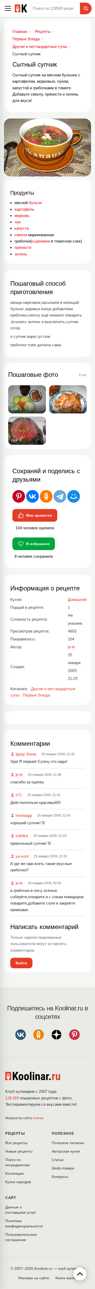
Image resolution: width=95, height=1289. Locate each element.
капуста (22, 228)
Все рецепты (16, 1143)
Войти (21, 963)
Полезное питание (68, 1143)
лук (18, 222)
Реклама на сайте (33, 1278)
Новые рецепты (18, 1151)
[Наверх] (80, 1274)
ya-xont (22, 856)
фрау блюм (26, 754)
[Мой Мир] (73, 496)
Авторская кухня (66, 1151)
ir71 (19, 795)
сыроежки (41, 241)
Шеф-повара (63, 1168)
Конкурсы (60, 1176)
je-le (19, 774)
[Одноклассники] (46, 496)
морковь (22, 215)
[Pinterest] (18, 496)
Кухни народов (18, 1182)
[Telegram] (60, 496)
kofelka (22, 835)
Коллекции (14, 1173)
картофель (24, 209)
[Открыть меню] (8, 8)
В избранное (38, 544)
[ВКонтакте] (32, 496)
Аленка (38, 1118)
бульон (35, 202)
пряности (23, 247)
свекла (21, 235)
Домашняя (77, 599)
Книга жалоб (66, 1278)
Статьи (58, 1160)
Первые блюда (36, 695)
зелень (21, 254)
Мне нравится (39, 515)
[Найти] (86, 8)
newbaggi (24, 815)
